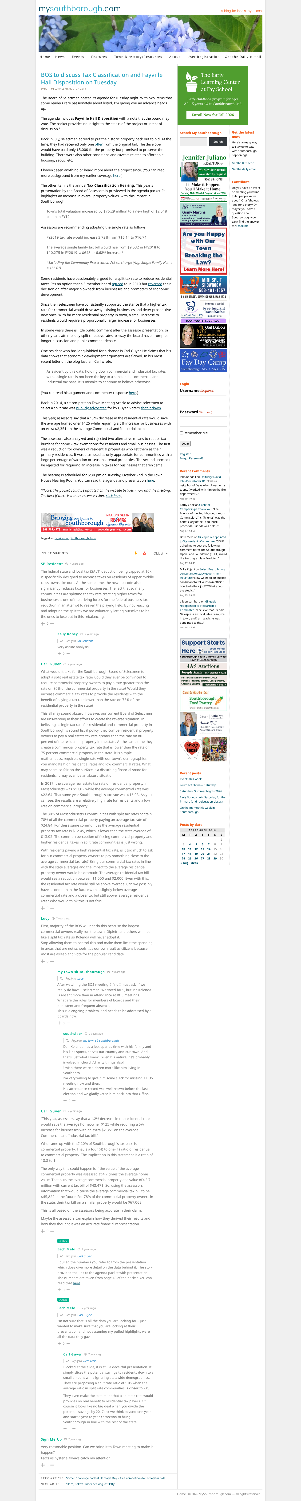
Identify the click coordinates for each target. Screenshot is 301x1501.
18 (189, 854)
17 (183, 854)
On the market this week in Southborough (197, 810)
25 (189, 858)
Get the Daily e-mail (243, 57)
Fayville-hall (62, 538)
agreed (117, 283)
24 (183, 858)
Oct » (194, 863)
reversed (155, 283)
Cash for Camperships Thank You (195, 507)
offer (99, 144)
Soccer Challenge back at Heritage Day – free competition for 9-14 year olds (115, 1478)
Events (78, 57)
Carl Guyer (84, 1256)
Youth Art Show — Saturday (198, 785)
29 (215, 858)
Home (45, 57)
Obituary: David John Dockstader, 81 (200, 479)
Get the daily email (244, 169)
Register (185, 454)
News (60, 57)
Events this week (191, 779)
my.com (80, 8)
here (116, 175)
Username (197, 390)
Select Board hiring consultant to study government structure (202, 573)
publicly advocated (91, 408)
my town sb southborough (101, 1040)
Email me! (242, 226)
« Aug (184, 863)
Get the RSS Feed (243, 163)
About (174, 57)
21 (208, 854)
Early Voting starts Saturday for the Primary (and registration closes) (203, 799)
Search (218, 142)
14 (208, 849)
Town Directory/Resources (138, 57)
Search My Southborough (201, 132)
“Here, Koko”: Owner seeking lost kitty (90, 1484)
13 (202, 849)
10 (183, 849)
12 (196, 849)
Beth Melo (51, 88)
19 (196, 854)
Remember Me (196, 432)
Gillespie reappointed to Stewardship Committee (203, 539)
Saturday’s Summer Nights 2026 (201, 791)
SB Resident (85, 641)
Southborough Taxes (83, 538)
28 (208, 858)
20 (202, 854)
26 (196, 858)
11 (189, 849)
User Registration (203, 57)
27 (202, 858)
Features (99, 57)
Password (196, 411)
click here (113, 495)
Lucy (80, 978)
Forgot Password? (191, 458)
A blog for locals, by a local (241, 11)
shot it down (151, 408)
